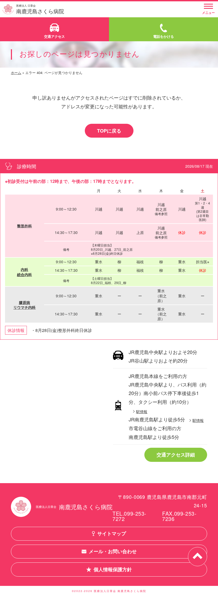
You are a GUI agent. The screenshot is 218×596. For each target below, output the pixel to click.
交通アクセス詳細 (176, 454)
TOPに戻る (109, 130)
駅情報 (141, 411)
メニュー (208, 12)
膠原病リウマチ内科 (24, 305)
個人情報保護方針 (113, 569)
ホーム (16, 72)
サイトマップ (111, 533)
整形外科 (24, 225)
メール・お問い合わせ (113, 551)
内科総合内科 (24, 272)
